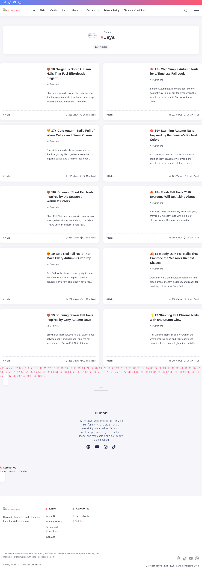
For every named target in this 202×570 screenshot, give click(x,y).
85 (159, 372)
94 (197, 372)
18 (75, 368)
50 (10, 372)
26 (109, 368)
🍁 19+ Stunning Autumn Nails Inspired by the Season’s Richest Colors (173, 135)
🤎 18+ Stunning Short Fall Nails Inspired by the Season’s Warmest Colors (70, 197)
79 (133, 372)
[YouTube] (97, 447)
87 (167, 372)
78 (129, 372)
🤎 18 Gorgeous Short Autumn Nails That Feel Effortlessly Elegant (69, 73)
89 (176, 372)
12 (49, 368)
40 (168, 368)
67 (82, 372)
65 (73, 372)
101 (29, 376)
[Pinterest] (88, 447)
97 (10, 376)
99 (18, 376)
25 (105, 368)
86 (163, 372)
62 (61, 372)
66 (78, 372)
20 (83, 368)
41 (173, 368)
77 (125, 372)
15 (62, 368)
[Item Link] (23, 86)
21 (87, 368)
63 (65, 372)
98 (14, 376)
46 (194, 368)
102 (35, 376)
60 (52, 372)
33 (139, 368)
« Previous (6, 368)
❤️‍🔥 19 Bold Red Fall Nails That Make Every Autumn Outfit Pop (69, 256)
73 (108, 372)
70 (95, 372)
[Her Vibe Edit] (11, 10)
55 (31, 372)
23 (96, 368)
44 (185, 368)
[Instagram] (105, 447)
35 (147, 368)
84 (154, 372)
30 (126, 368)
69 (90, 372)
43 (181, 368)
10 (41, 368)
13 (53, 368)
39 (164, 368)
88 (171, 372)
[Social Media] (4, 2)
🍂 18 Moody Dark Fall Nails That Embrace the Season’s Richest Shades (174, 258)
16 (66, 368)
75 (116, 372)
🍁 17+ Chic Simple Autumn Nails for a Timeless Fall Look (174, 71)
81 (142, 372)
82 (146, 372)
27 (113, 368)
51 (14, 372)
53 (22, 372)
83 (150, 372)
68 (86, 372)
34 (143, 368)
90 (180, 372)
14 (58, 368)
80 (137, 372)
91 (184, 372)
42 (177, 368)
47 (198, 368)
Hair (4, 471)
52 (18, 372)
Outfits (23, 471)
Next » (41, 376)
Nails (13, 471)
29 (122, 368)
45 (190, 368)
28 (117, 368)
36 (151, 368)
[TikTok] (114, 447)
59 (48, 372)
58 (44, 372)
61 (56, 372)
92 (188, 372)
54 (27, 372)
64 (69, 372)
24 (100, 368)
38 (160, 368)
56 (35, 372)
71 (99, 372)
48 (1, 372)
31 (130, 368)
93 (193, 372)
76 (120, 372)
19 (79, 368)
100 (23, 376)
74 (112, 372)
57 (39, 372)
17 (70, 368)
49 (5, 372)
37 (156, 368)
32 (134, 368)
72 (103, 372)
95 (1, 376)
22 (92, 368)
